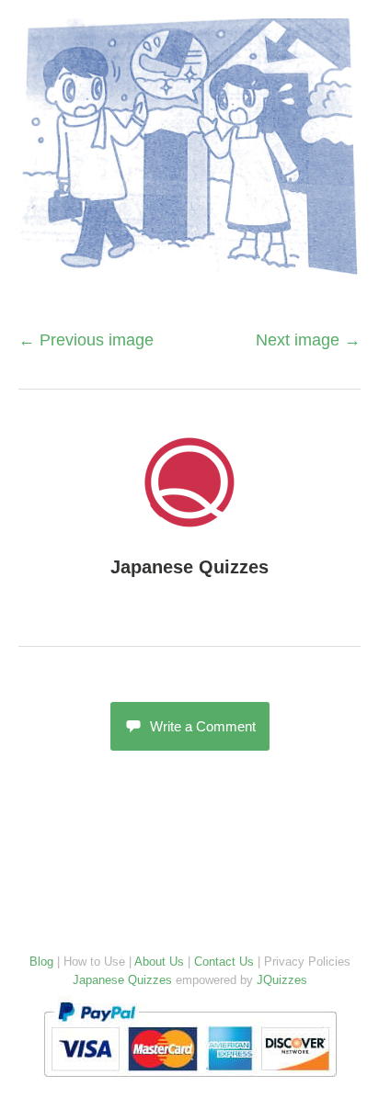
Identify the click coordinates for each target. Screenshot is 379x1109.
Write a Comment (203, 726)
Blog (41, 961)
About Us (159, 961)
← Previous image (86, 340)
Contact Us (224, 961)
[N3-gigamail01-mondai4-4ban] (189, 280)
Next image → (308, 340)
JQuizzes (282, 980)
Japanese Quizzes (189, 567)
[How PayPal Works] (190, 1081)
